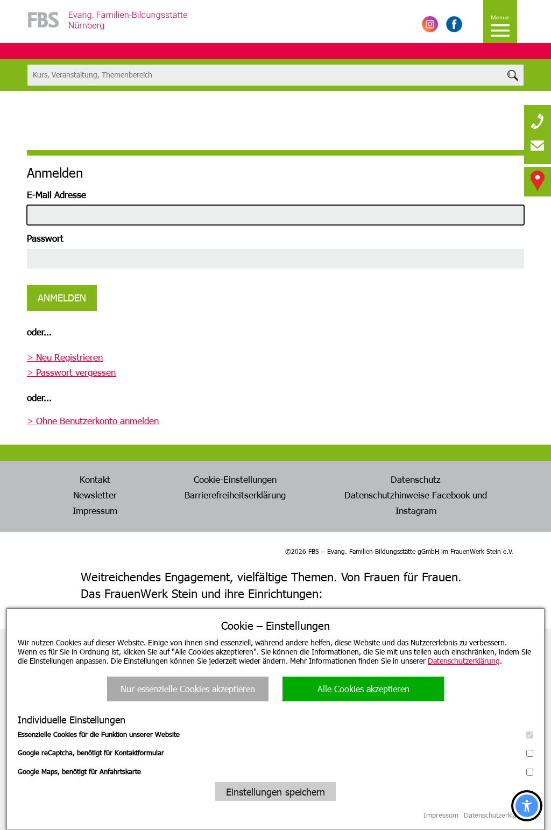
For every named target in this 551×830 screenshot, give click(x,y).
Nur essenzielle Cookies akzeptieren (188, 688)
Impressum (95, 510)
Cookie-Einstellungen (235, 479)
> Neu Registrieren (65, 357)
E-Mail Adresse (56, 194)
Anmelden (62, 297)
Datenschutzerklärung (464, 661)
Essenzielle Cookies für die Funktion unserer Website (99, 734)
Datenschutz (416, 479)
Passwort (45, 238)
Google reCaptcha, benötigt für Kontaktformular (91, 752)
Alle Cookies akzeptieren (363, 688)
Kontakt (95, 479)
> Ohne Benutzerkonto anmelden (93, 420)
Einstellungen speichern (275, 791)
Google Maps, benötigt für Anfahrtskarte (79, 771)
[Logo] (107, 32)
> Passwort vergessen (71, 372)
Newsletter (95, 495)
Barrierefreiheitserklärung (235, 495)
